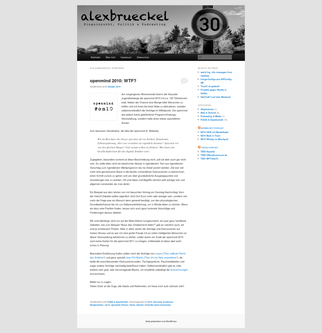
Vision (132, 304)
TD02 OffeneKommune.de (214, 155)
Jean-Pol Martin (134, 257)
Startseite (95, 57)
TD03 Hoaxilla (208, 151)
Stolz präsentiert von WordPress (161, 321)
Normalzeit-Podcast (212, 128)
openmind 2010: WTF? (113, 80)
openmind (115, 304)
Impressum (126, 57)
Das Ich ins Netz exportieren (161, 257)
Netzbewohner (97, 304)
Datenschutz (143, 57)
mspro (158, 253)
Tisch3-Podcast (209, 147)
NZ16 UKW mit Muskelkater (215, 132)
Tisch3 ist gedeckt (210, 86)
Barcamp (157, 301)
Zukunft (139, 304)
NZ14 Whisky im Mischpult (214, 139)
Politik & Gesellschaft (117, 301)
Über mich (110, 57)
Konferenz (168, 301)
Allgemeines (207, 109)
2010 (150, 301)
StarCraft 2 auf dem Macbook (216, 96)
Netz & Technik (208, 112)
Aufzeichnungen (179, 269)
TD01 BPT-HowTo (209, 158)
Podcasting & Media (211, 116)
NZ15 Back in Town (210, 135)
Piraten (124, 304)
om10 (107, 304)
